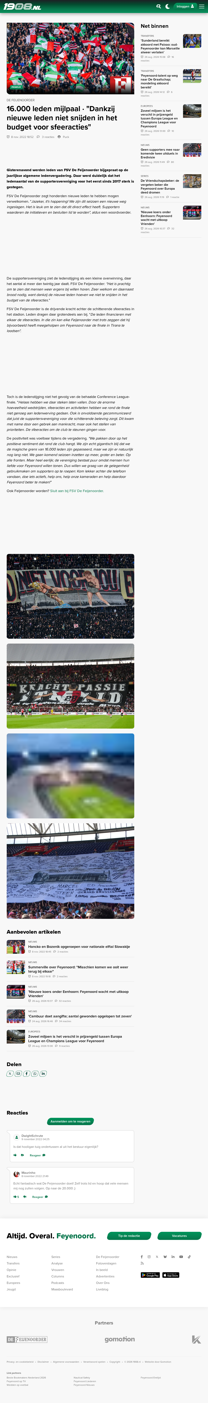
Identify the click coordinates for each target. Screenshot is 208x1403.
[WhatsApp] (34, 1074)
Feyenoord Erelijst (151, 1377)
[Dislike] (23, 1155)
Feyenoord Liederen (85, 1381)
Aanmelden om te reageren (70, 1121)
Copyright (114, 1361)
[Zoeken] (159, 6)
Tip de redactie (129, 1235)
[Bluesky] (167, 1256)
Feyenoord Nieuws (84, 1385)
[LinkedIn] (43, 1074)
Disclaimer (43, 1361)
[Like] (15, 1155)
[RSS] (144, 1263)
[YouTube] (182, 1256)
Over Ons (102, 1282)
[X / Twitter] (10, 1074)
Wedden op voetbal (17, 1385)
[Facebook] (26, 1074)
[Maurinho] (16, 1174)
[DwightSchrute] (16, 1137)
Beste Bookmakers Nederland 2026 (26, 1377)
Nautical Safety (82, 1377)
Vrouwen (57, 1270)
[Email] (18, 1074)
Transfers (13, 1263)
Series (55, 1257)
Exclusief (13, 1276)
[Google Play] (150, 1275)
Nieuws (12, 1257)
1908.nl (22, 6)
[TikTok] (191, 1256)
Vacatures (179, 1235)
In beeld (102, 1270)
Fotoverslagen (106, 1263)
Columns (57, 1276)
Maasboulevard (62, 1289)
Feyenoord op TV (16, 1381)
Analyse (57, 1263)
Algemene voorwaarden (66, 1361)
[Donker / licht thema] (167, 6)
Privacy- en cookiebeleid (20, 1361)
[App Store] (170, 1275)
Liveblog (102, 1289)
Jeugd (11, 1289)
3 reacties (47, 137)
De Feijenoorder (107, 1257)
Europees (13, 1282)
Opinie (11, 1270)
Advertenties (105, 1276)
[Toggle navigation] (202, 6)
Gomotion (165, 1361)
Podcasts (57, 1282)
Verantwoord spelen (94, 1361)
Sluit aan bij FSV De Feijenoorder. (77, 490)
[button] (76, 1137)
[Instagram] (151, 1256)
